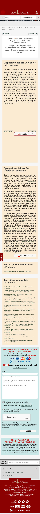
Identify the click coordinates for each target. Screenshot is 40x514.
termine (28, 202)
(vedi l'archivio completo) (20, 368)
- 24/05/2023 (19, 324)
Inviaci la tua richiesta (8, 450)
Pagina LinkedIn (27, 501)
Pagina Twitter (23, 501)
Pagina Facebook (19, 501)
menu (3, 12)
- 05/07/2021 (19, 298)
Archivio (27, 495)
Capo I (4, 29)
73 (34, 93)
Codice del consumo (13, 27)
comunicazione (20, 228)
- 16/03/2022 (19, 310)
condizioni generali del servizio (14, 404)
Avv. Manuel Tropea (26, 487)
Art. (7, 33)
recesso (22, 220)
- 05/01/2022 (19, 302)
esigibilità (7, 228)
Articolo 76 (11, 29)
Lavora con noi (20, 498)
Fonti (3, 27)
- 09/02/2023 (17, 271)
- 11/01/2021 (20, 291)
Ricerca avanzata (38, 17)
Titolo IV (31, 27)
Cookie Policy (14, 495)
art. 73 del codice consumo (25, 242)
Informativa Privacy (29, 494)
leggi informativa (26, 406)
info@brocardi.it (18, 494)
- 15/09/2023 (19, 331)
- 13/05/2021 (18, 295)
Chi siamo (21, 495)
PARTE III (23, 27)
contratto (22, 243)
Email (4, 371)
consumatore (32, 181)
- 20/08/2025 (14, 334)
